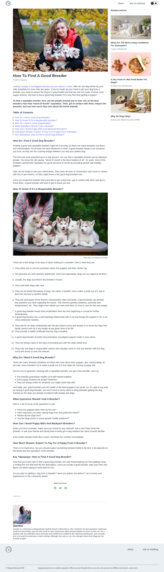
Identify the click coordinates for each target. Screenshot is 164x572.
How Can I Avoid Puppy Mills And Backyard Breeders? (41, 129)
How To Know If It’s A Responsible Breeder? (36, 120)
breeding (17, 496)
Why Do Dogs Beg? (121, 116)
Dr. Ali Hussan (125, 86)
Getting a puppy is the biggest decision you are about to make (42, 86)
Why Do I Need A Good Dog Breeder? (33, 123)
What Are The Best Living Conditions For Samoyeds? (130, 44)
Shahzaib (122, 49)
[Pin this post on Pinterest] (65, 488)
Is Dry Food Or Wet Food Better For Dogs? (129, 81)
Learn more (133, 568)
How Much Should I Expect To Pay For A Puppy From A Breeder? (46, 132)
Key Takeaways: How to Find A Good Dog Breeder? (39, 135)
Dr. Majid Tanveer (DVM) (129, 120)
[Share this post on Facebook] (55, 488)
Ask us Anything (137, 3)
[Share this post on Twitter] (60, 488)
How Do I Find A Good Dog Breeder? (32, 117)
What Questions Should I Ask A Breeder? (34, 126)
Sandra (23, 80)
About (121, 3)
